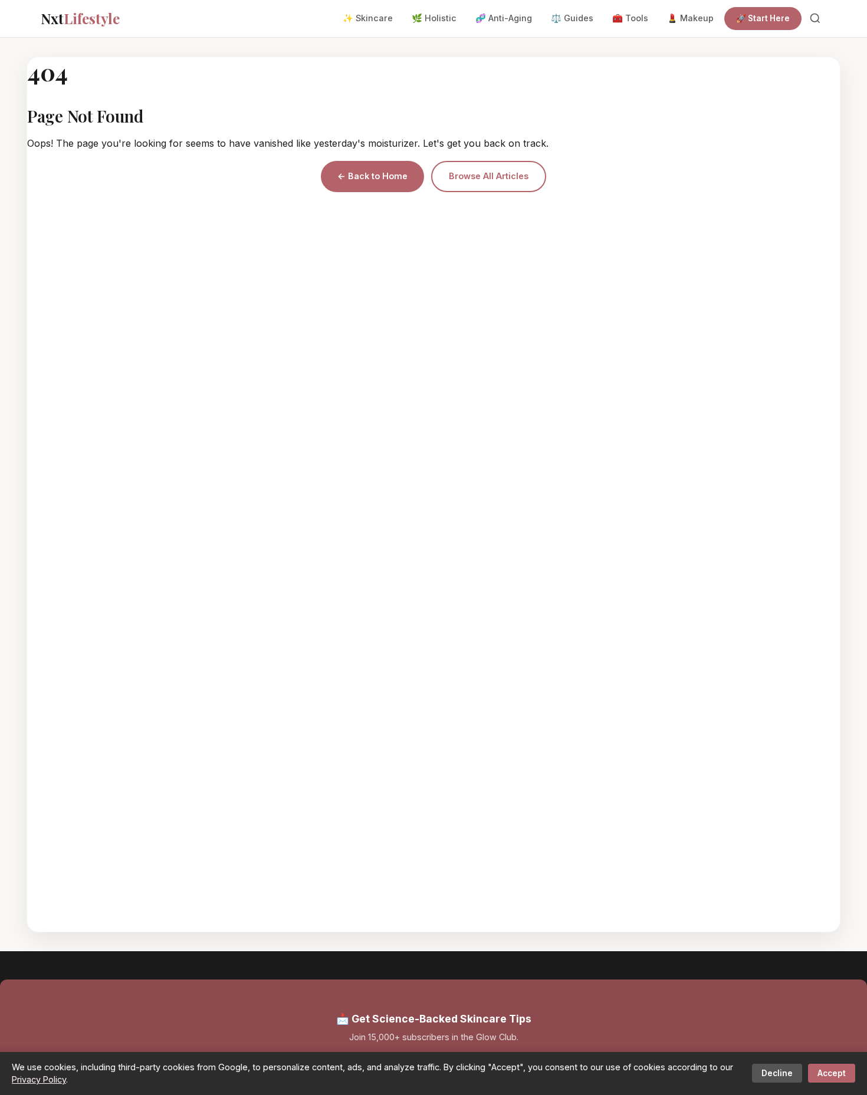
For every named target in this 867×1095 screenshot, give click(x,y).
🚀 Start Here (763, 18)
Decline (777, 1073)
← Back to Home (372, 176)
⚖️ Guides (572, 18)
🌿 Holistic (434, 18)
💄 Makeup (690, 18)
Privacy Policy (39, 1079)
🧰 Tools (630, 18)
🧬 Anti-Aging (503, 18)
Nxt (80, 18)
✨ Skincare (368, 18)
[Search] (815, 18)
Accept (831, 1073)
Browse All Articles (488, 176)
